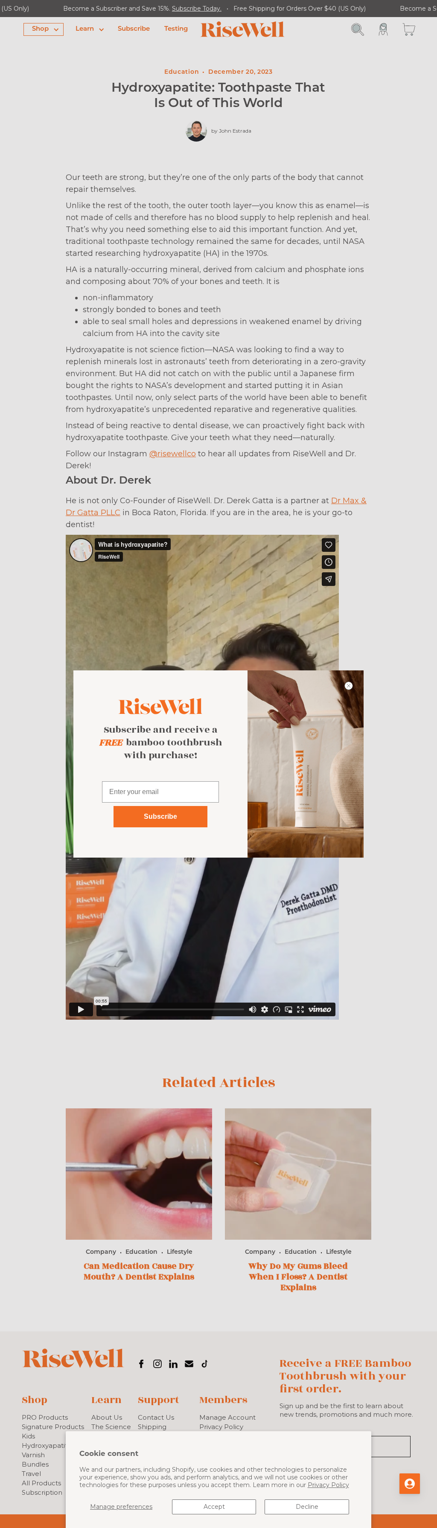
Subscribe (160, 816)
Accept (214, 1507)
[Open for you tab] (409, 1483)
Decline (307, 1507)
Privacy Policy (328, 1485)
